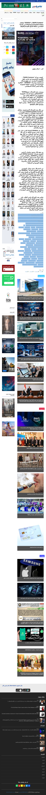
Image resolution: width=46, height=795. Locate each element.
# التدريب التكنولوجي (35, 229)
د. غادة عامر (13, 145)
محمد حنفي (8, 136)
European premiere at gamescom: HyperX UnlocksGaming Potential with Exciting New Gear (20, 713)
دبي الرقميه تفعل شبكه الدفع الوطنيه (36, 547)
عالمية (22, 12)
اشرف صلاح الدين (13, 239)
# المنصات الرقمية (32, 256)
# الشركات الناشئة (28, 254)
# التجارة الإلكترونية (28, 250)
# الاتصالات (33, 227)
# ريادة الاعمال (22, 254)
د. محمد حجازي (13, 168)
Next (14, 324)
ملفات (34, 12)
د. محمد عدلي (8, 157)
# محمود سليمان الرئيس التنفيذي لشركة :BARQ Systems (34, 223)
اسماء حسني (13, 156)
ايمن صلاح (13, 136)
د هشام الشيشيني (8, 179)
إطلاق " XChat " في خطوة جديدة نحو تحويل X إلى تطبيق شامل (31, 598)
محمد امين (4, 218)
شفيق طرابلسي (3, 198)
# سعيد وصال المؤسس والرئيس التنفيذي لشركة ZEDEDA (34, 225)
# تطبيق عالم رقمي (26, 241)
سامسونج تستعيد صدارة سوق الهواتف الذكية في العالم (33, 578)
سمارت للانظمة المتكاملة (10, 792)
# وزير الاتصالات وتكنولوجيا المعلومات (24, 233)
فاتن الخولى (13, 125)
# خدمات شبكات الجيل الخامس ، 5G (37, 254)
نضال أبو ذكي (8, 228)
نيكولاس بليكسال (8, 198)
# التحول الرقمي (27, 227)
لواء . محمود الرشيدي (3, 146)
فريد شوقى (8, 125)
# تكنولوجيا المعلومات (39, 227)
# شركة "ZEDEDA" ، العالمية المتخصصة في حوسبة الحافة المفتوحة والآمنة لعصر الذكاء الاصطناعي (31, 221)
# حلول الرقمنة (21, 227)
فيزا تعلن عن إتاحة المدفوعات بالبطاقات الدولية (35, 448)
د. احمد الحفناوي (3, 156)
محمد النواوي (4, 136)
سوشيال (26, 12)
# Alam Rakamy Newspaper (31, 231)
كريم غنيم (4, 167)
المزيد (43, 15)
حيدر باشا (12, 198)
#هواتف (43, 763)
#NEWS (43, 774)
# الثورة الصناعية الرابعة (32, 260)
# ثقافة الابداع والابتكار (29, 245)
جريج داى (13, 227)
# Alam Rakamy (31, 237)
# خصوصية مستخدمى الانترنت (38, 252)
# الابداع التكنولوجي (40, 256)
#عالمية (43, 769)
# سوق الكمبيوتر (33, 241)
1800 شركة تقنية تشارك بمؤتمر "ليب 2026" (35, 514)
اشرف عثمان (8, 167)
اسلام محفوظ (4, 178)
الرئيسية (42, 12)
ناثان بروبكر (8, 189)
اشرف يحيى (4, 208)
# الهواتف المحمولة (40, 241)
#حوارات (43, 777)
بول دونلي (8, 208)
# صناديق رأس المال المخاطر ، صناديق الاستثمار (29, 264)
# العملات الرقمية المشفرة (26, 258)
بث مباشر (6, 12)
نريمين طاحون (13, 218)
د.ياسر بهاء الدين (4, 126)
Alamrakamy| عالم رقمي (23, 792)
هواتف (30, 12)
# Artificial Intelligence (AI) (38, 245)
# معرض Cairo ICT (21, 262)
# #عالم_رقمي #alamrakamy (38, 266)
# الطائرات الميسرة (24, 260)
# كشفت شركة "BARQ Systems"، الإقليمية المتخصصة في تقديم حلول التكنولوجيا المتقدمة (31, 218)
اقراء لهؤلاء (12, 115)
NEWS (14, 12)
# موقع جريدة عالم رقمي (39, 237)
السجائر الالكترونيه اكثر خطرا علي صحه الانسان (35, 494)
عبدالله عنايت (13, 208)
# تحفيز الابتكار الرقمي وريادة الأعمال (37, 250)
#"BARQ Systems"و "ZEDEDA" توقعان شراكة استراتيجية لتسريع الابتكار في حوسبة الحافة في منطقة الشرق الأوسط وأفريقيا (31, 215)
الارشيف (2, 26)
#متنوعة (43, 771)
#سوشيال (43, 766)
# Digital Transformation (30, 243)
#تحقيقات (43, 757)
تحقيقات (38, 12)
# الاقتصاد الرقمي (20, 250)
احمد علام (12, 189)
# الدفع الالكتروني (27, 249)
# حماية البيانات (34, 249)
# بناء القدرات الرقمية (27, 229)
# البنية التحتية (21, 239)
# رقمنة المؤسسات (23, 247)
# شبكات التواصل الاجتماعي (28, 252)
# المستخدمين (26, 256)
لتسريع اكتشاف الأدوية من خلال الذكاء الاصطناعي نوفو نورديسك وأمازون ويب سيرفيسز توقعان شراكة (31, 428)
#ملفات (43, 760)
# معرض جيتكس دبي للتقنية (30, 262)
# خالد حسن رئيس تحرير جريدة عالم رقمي (37, 233)
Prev (3, 324)
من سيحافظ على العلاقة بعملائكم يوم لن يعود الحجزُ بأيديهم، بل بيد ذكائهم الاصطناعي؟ (23, 701)
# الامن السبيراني (34, 258)
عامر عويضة (8, 218)
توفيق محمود (13, 178)
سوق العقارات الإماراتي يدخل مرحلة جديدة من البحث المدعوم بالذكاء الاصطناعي (31, 339)
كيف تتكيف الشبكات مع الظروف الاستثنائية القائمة (34, 649)
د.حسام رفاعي (4, 227)
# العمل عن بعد (40, 258)
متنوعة (18, 12)
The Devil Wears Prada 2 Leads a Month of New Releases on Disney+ (25, 707)
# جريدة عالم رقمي (40, 231)
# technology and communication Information (35, 247)
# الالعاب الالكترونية (28, 239)
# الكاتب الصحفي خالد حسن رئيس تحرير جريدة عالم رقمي (35, 235)
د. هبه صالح (8, 145)
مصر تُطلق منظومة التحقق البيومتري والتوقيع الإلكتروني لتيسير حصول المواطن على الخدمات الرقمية (30, 379)
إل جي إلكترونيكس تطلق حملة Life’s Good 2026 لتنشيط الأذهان (31, 468)
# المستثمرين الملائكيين (39, 262)
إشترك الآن (9, 283)
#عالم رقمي (41, 229)
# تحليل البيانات (40, 264)
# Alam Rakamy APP (39, 243)
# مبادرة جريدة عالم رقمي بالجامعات (38, 239)
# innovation (23, 243)
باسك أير (4, 189)
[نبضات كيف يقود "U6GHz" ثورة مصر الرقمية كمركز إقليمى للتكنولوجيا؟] (8, 33)
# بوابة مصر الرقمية (40, 260)
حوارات (10, 12)
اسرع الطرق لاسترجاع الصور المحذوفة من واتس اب (34, 642)
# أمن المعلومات (40, 249)
